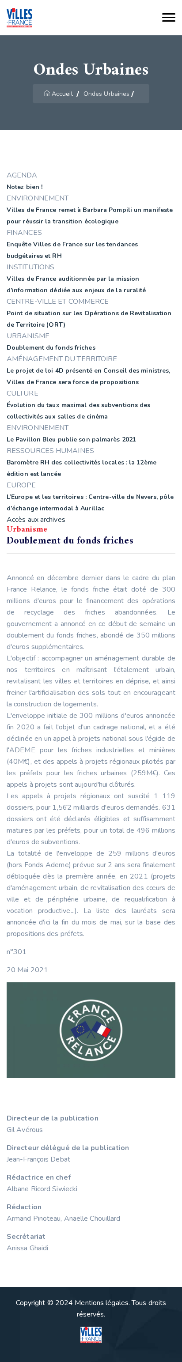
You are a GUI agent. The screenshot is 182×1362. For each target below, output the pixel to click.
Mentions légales (102, 1303)
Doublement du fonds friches (51, 347)
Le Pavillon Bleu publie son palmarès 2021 (71, 439)
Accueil (62, 94)
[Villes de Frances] (19, 18)
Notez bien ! (24, 187)
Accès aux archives (36, 519)
